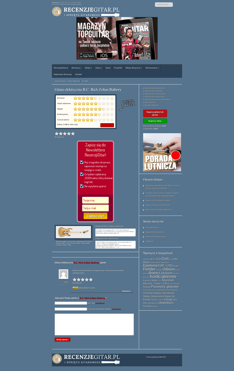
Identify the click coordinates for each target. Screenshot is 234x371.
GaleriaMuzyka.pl (152, 228)
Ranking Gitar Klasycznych (155, 97)
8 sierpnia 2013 (63, 285)
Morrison (170, 284)
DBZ (175, 259)
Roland (167, 290)
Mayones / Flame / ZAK (155, 283)
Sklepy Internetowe (164, 293)
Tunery (160, 300)
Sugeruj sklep (154, 121)
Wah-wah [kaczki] (151, 303)
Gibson (169, 269)
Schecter (148, 293)
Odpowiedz (126, 291)
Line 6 (159, 281)
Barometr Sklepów (151, 105)
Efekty (88, 68)
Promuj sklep (76, 3)
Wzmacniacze (152, 68)
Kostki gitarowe (163, 276)
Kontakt (78, 74)
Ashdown (146, 259)
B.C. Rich (156, 259)
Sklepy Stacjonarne (153, 296)
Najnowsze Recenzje (63, 74)
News (108, 68)
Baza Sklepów (150, 103)
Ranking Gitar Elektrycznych (155, 94)
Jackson (166, 273)
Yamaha (147, 306)
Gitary (98, 68)
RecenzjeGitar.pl (61, 68)
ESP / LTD (165, 265)
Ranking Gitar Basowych (154, 91)
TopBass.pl (150, 241)
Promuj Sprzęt (65, 3)
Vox (175, 299)
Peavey (177, 284)
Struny (154, 300)
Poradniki (118, 68)
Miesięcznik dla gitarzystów (156, 237)
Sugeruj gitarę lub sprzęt (155, 113)
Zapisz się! (95, 216)
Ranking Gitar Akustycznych (155, 88)
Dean (146, 262)
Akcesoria (77, 68)
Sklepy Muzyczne (134, 68)
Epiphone (165, 262)
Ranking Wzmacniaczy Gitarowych (157, 100)
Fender (176, 266)
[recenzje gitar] (106, 12)
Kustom (146, 280)
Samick (174, 290)
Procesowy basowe (150, 290)
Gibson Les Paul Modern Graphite (158, 201)
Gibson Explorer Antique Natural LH (159, 210)
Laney (153, 280)
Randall (161, 290)
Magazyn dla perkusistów (155, 232)
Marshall (168, 280)
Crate (171, 259)
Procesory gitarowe (165, 286)
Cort (165, 259)
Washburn (166, 303)
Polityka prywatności (173, 357)
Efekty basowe (155, 263)
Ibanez (177, 270)
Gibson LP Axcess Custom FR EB (158, 205)
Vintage (168, 299)
